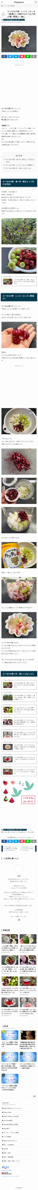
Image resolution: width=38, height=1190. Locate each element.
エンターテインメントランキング (10, 1176)
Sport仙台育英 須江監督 (11, 1124)
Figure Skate (7, 1112)
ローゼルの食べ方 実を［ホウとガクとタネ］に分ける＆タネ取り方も (24, 281)
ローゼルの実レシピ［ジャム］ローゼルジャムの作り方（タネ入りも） (24, 759)
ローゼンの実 (30, 832)
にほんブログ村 (6, 1170)
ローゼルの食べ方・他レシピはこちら (18, 168)
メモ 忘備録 (7, 1136)
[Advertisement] (19, 85)
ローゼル (13, 832)
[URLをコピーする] (34, 56)
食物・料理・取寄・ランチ (18, 19)
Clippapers (19, 2)
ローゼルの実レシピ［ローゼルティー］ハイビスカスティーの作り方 (24, 771)
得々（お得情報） (9, 1145)
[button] (4, 56)
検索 (34, 1096)
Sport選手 (7, 1128)
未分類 (6, 1149)
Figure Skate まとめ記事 (11, 1116)
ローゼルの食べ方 (21, 832)
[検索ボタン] (36, 2)
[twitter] (19, 920)
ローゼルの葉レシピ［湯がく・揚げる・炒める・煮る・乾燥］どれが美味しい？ (24, 697)
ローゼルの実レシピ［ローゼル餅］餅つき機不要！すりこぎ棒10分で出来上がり (24, 722)
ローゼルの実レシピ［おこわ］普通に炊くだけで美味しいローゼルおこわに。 (24, 734)
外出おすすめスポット (10, 1141)
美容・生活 (7, 1153)
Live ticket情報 (8, 1120)
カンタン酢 (6, 832)
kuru (19, 876)
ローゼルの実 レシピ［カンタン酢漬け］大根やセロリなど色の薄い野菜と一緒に (24, 747)
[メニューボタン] (2, 2)
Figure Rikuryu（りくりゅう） (13, 1108)
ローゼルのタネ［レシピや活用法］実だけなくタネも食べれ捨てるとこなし (24, 709)
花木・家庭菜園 (7, 19)
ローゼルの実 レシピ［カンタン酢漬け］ (20, 165)
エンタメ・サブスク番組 (11, 1132)
